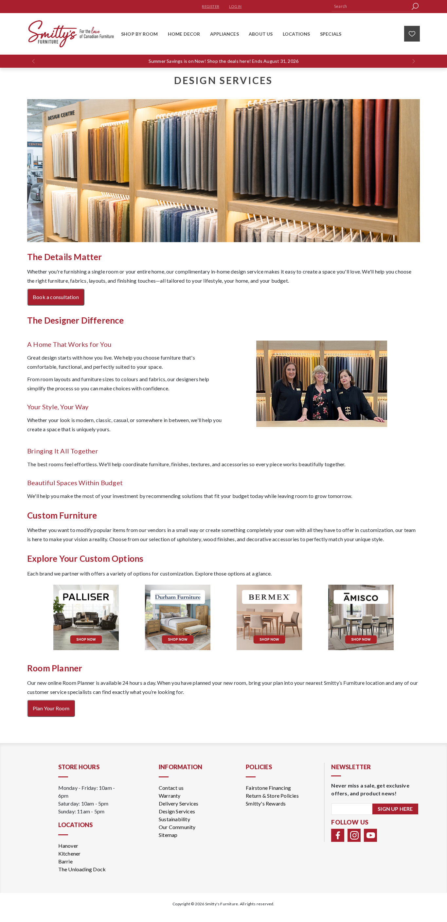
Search (415, 6)
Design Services (177, 811)
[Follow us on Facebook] (337, 835)
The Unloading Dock (82, 869)
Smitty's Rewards (266, 803)
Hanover (68, 845)
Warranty (170, 795)
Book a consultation (56, 297)
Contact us (171, 788)
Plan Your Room (51, 708)
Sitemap (168, 835)
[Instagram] (354, 835)
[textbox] (370, 6)
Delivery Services (178, 803)
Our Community (177, 827)
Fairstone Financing (268, 788)
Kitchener (69, 853)
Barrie (65, 861)
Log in (235, 6)
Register (210, 6)
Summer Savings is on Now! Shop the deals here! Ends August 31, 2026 (223, 61)
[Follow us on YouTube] (370, 835)
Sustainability (174, 819)
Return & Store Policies (272, 795)
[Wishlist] (412, 34)
